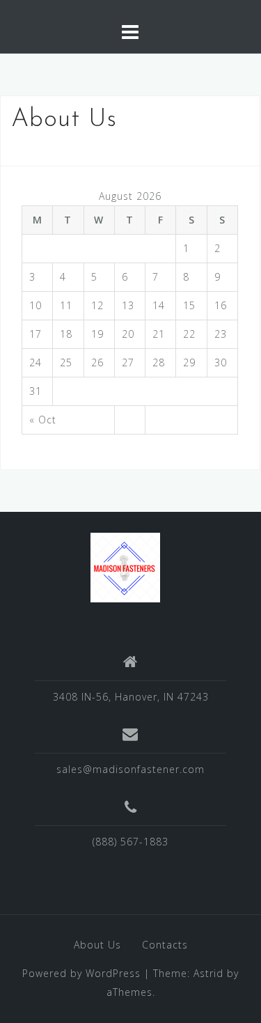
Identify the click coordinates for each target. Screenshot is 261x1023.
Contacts (165, 944)
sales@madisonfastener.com (130, 769)
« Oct (42, 419)
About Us (97, 944)
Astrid (208, 973)
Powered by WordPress (81, 973)
